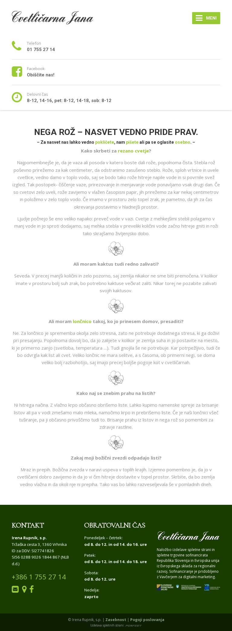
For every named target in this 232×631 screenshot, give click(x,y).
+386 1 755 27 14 (39, 576)
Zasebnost (115, 619)
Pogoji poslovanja (147, 619)
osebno (182, 142)
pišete (132, 142)
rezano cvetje (133, 151)
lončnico (82, 321)
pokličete (104, 142)
